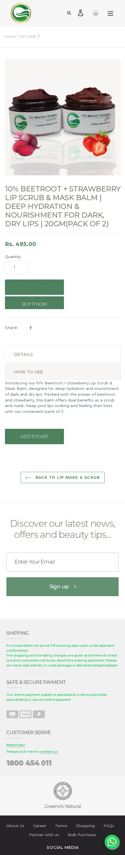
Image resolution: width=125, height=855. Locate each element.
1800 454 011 (28, 763)
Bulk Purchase (82, 834)
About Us (15, 825)
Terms (61, 825)
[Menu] (110, 13)
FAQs (108, 825)
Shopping (85, 825)
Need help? (16, 745)
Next (107, 117)
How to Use (28, 371)
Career (39, 825)
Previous (21, 117)
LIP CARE (28, 36)
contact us (49, 752)
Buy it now (34, 304)
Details (23, 354)
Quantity (13, 256)
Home (9, 36)
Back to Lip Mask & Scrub (67, 477)
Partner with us (44, 834)
